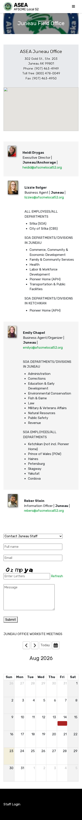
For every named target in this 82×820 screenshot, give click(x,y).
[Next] (34, 645)
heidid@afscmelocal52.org (42, 167)
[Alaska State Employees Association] (20, 6)
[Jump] (55, 645)
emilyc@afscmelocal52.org (43, 348)
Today (45, 645)
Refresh (57, 576)
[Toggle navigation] (73, 6)
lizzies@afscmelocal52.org (44, 197)
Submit (10, 620)
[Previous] (26, 645)
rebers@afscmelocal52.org (44, 511)
